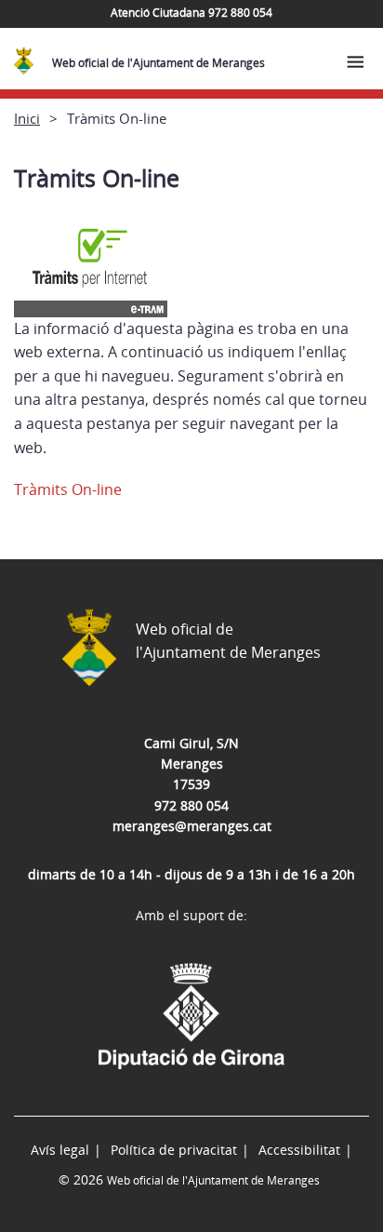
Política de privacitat (174, 1149)
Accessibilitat (299, 1149)
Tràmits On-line (68, 489)
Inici (27, 118)
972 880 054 (191, 805)
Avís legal (60, 1149)
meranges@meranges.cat (191, 826)
